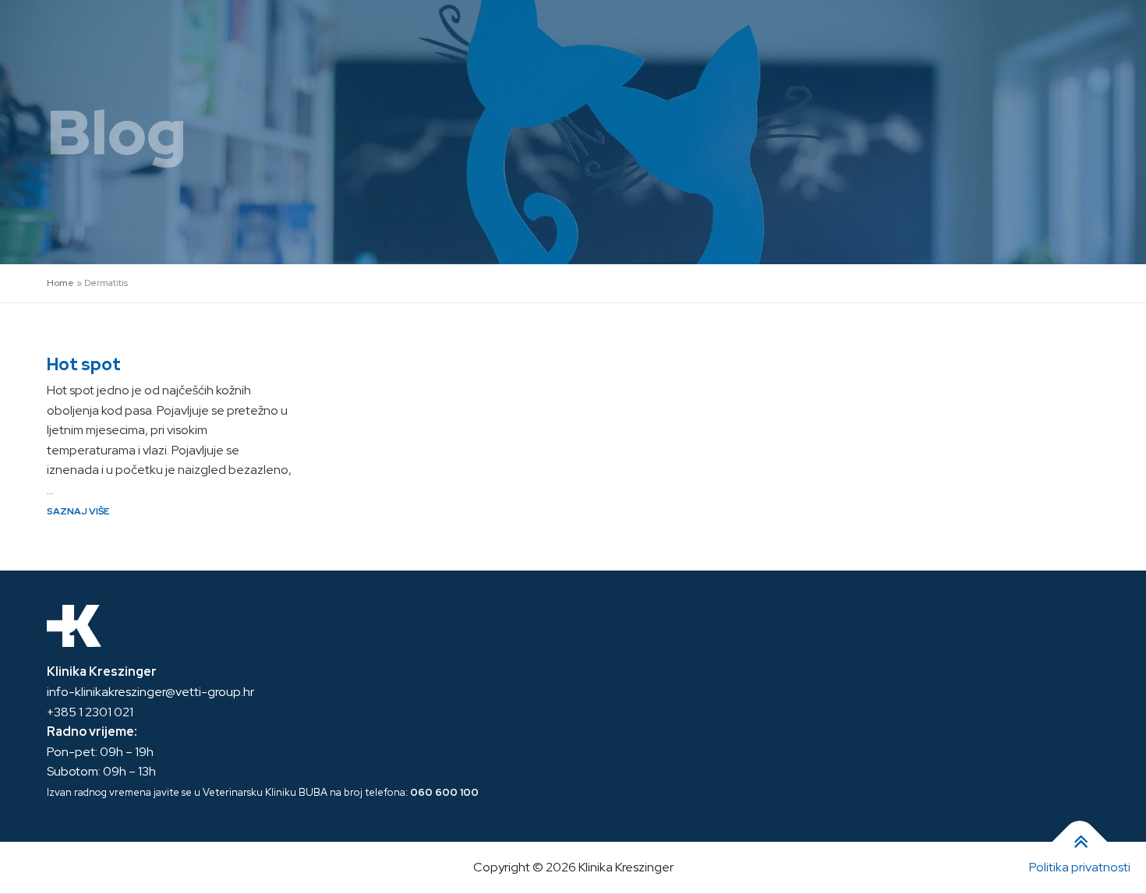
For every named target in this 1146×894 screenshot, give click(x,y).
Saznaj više (78, 511)
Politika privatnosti (1079, 867)
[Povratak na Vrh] (1080, 842)
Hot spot (84, 364)
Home (60, 283)
